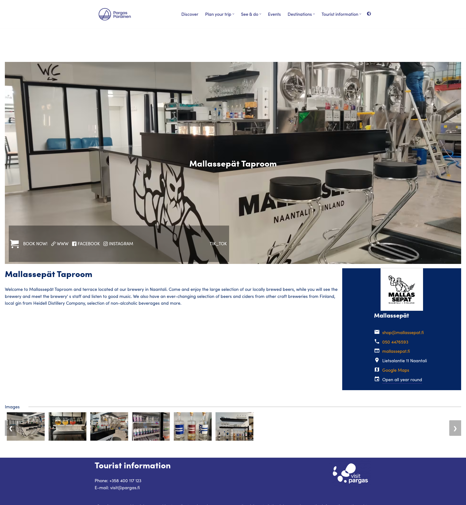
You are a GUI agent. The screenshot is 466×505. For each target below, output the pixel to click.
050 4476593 (395, 342)
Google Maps (395, 370)
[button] (233, 14)
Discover (189, 14)
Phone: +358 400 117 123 (118, 480)
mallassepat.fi (396, 351)
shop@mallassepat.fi (403, 332)
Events (274, 14)
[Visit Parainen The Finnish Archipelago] (115, 14)
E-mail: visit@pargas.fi (117, 487)
